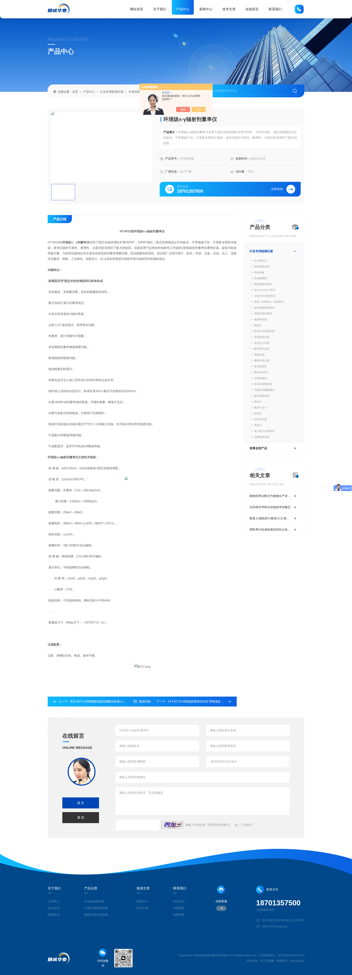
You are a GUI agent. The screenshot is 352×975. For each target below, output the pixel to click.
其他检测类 (260, 278)
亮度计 (258, 425)
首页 (75, 91)
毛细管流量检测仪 (264, 389)
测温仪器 (259, 354)
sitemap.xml (297, 960)
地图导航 (179, 914)
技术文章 (229, 9)
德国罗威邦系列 (263, 313)
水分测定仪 (260, 260)
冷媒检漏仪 (260, 378)
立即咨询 (277, 189)
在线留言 (252, 9)
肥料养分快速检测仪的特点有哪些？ (273, 529)
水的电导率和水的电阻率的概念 (270, 507)
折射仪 (258, 413)
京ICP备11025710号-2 (291, 955)
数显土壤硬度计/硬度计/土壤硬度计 (272, 518)
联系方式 (179, 901)
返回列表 (145, 701)
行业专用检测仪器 (112, 91)
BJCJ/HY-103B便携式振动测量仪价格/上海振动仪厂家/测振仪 (110, 701)
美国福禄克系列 (263, 284)
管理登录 (281, 960)
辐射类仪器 (260, 319)
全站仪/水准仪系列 (264, 295)
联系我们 (275, 9)
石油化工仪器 (262, 342)
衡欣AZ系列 (261, 372)
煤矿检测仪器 (262, 395)
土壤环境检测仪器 (96, 908)
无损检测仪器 (262, 436)
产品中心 (182, 9)
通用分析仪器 (262, 360)
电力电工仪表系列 (264, 431)
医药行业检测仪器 (264, 331)
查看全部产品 (258, 448)
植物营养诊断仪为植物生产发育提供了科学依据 (274, 496)
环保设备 (134, 91)
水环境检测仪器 (94, 901)
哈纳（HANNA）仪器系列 (268, 301)
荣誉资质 (53, 914)
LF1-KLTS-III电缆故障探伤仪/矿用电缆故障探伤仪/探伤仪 (205, 701)
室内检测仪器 (262, 337)
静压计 (258, 401)
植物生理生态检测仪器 (98, 914)
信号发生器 (260, 419)
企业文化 (53, 908)
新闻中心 (205, 9)
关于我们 (159, 9)
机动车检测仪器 (263, 384)
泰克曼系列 (260, 366)
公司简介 (53, 901)
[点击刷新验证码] (172, 825)
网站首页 (136, 9)
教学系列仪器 (262, 348)
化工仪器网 (267, 960)
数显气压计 (260, 407)
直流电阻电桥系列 (264, 307)
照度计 (258, 325)
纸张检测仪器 (262, 266)
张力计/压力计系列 (264, 290)
